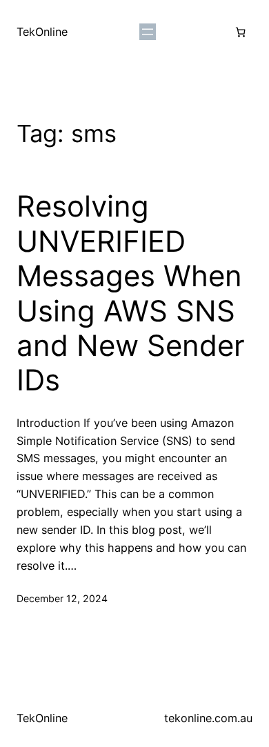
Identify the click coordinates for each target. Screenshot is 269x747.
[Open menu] (147, 31)
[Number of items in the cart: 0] (240, 32)
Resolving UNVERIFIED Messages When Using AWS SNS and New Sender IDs (131, 293)
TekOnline (42, 32)
